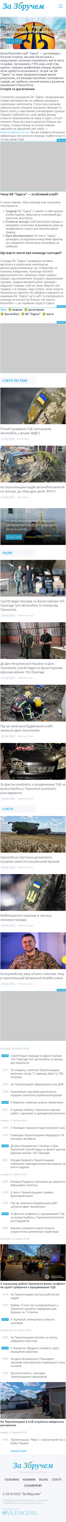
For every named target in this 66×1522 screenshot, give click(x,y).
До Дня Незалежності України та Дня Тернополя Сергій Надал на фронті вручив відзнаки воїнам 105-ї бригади (31, 668)
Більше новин (19, 1450)
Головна (12, 1479)
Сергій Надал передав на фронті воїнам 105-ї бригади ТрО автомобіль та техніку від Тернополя (32, 605)
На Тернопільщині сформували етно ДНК (37, 1084)
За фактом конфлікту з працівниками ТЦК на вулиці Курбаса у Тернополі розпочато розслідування (32, 789)
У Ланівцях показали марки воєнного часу (38, 1127)
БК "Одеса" (32, 314)
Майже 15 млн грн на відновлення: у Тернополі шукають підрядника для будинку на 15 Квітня (34, 1309)
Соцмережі (33, 1485)
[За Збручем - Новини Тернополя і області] (23, 6)
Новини (29, 1479)
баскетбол (12, 314)
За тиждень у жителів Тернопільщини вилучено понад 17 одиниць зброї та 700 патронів (37, 1073)
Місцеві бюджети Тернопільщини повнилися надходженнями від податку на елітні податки (38, 1164)
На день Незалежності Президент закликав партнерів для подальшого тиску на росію (38, 1362)
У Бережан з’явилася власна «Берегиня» (37, 1102)
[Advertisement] (33, 166)
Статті (56, 1479)
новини (17, 309)
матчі (50, 314)
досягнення (36, 309)
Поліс (43, 1479)
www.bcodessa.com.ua (14, 132)
